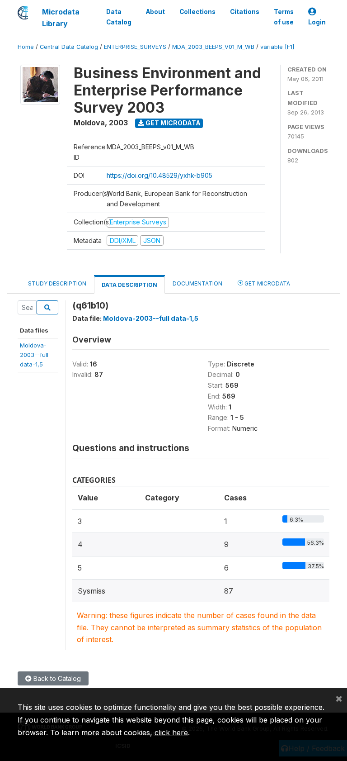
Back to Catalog (56, 678)
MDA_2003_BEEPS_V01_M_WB (213, 46)
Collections (197, 11)
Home (26, 46)
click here (171, 732)
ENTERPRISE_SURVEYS (135, 46)
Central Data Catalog (69, 46)
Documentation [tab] (197, 283)
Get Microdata (172, 123)
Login (317, 22)
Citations (244, 11)
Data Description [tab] (129, 284)
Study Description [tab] (57, 283)
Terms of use (284, 16)
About (155, 11)
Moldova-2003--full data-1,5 (150, 318)
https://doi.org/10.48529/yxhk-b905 (159, 175)
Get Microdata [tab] (266, 283)
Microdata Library (61, 17)
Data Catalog (118, 16)
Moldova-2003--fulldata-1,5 (34, 355)
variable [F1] (277, 46)
